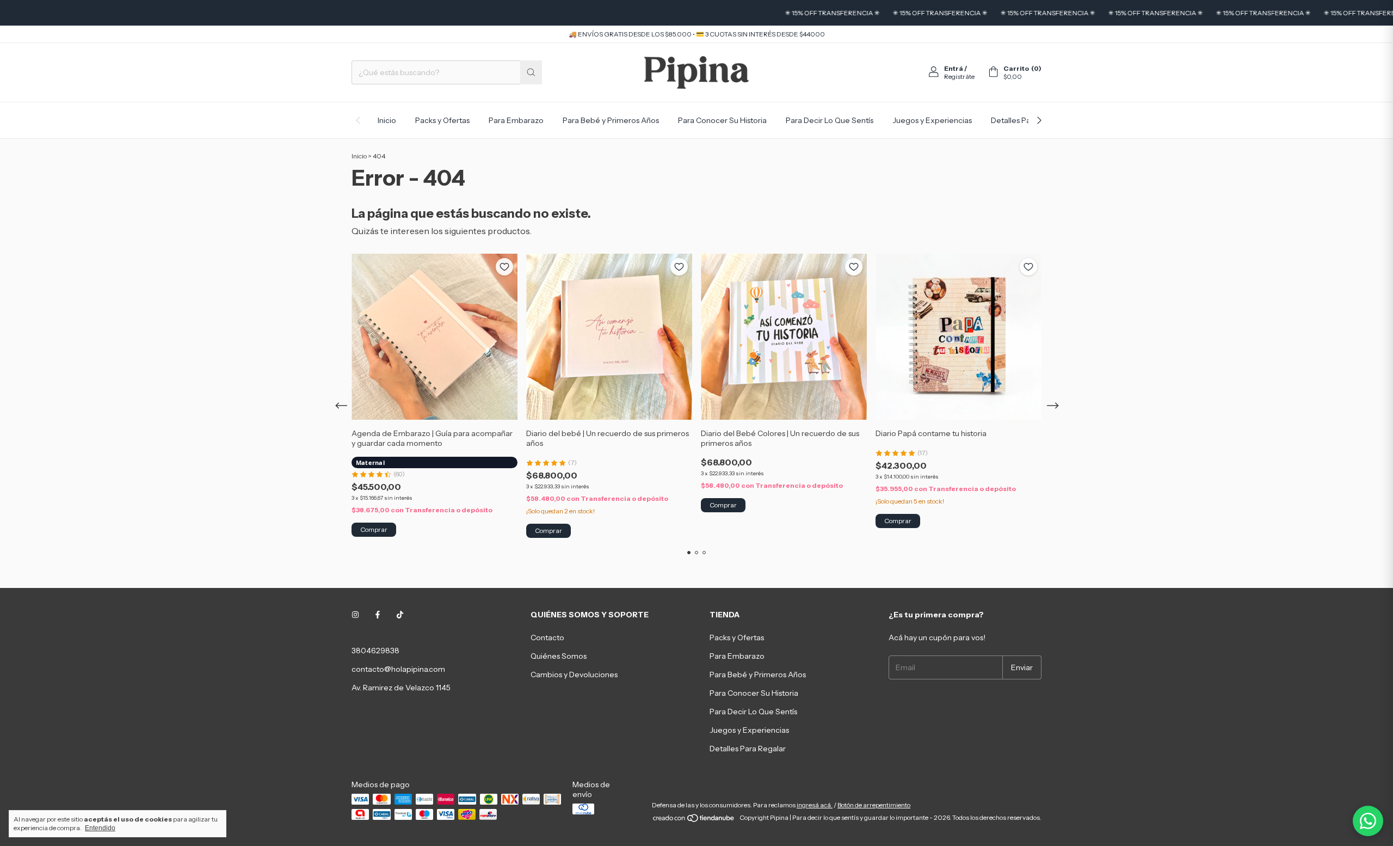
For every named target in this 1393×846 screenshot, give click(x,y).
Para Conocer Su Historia (722, 120)
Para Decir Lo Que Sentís (829, 120)
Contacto (547, 637)
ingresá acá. (815, 805)
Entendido (100, 828)
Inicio (387, 120)
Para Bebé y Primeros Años (611, 120)
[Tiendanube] (694, 820)
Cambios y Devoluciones (574, 674)
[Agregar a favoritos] (504, 266)
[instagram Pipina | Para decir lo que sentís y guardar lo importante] (355, 615)
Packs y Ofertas (442, 120)
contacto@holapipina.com (398, 669)
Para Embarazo (516, 120)
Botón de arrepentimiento (873, 805)
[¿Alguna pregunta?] (1368, 821)
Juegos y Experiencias (932, 120)
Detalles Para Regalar (748, 748)
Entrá (953, 68)
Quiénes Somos (559, 656)
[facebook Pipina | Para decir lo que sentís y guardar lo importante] (377, 615)
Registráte (959, 76)
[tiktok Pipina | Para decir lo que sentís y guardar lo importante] (400, 615)
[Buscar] (531, 72)
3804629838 (375, 650)
